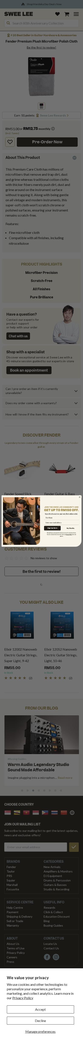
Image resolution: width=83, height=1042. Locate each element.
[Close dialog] (80, 497)
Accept (40, 1009)
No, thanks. (71, 528)
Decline (40, 1021)
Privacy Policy (22, 998)
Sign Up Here (52, 528)
